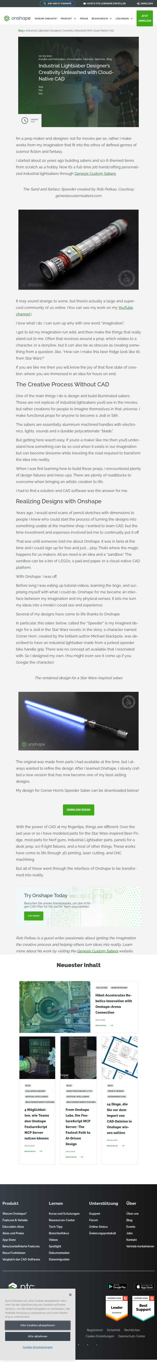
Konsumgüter (74, 59)
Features (88, 59)
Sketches (100, 59)
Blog (20, 30)
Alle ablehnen (38, 1336)
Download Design (78, 810)
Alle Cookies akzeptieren (37, 1325)
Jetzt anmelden (144, 18)
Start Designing (33, 916)
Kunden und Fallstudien (52, 59)
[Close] (70, 1294)
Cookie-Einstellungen (38, 1347)
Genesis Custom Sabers (95, 173)
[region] (37, 1324)
